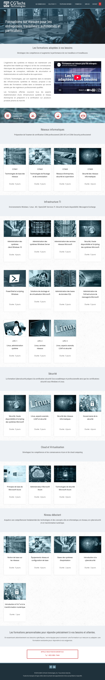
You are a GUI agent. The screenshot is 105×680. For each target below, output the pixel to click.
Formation (78, 4)
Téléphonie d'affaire (65, 4)
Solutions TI (52, 4)
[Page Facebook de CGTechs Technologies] (50, 666)
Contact (94, 4)
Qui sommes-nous (41, 4)
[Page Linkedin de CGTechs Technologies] (54, 666)
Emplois (87, 4)
